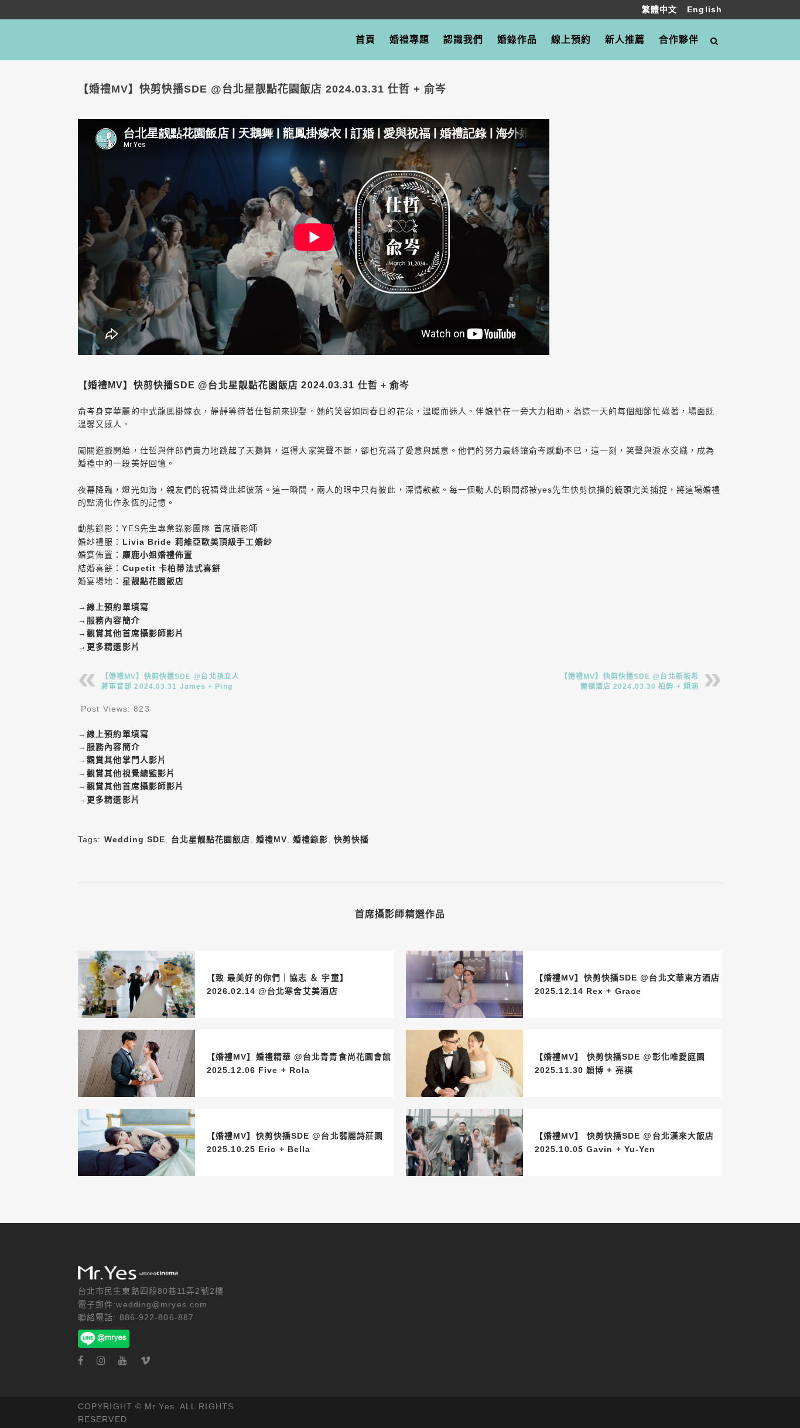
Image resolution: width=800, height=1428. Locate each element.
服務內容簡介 (113, 620)
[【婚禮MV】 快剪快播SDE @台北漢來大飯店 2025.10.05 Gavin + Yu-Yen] (464, 1142)
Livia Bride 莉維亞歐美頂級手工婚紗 (197, 541)
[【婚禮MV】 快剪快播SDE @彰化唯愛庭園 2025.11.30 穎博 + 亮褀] (464, 1063)
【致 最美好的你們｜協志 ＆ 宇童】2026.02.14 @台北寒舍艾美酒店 (277, 984)
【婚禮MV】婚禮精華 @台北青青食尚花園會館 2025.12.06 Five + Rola (299, 1063)
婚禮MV (271, 839)
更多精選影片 (113, 646)
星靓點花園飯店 (153, 581)
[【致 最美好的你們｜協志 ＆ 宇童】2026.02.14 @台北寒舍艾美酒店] (136, 984)
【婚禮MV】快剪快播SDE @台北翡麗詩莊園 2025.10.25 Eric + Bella (295, 1142)
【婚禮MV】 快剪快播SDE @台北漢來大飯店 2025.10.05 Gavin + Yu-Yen (624, 1142)
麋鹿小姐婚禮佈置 (157, 554)
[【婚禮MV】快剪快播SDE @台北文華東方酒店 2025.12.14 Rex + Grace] (464, 984)
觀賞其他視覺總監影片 (131, 773)
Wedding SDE (134, 839)
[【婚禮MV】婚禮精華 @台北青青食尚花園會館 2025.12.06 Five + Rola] (136, 1063)
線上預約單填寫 (118, 606)
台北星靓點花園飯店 (210, 839)
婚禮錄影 (310, 839)
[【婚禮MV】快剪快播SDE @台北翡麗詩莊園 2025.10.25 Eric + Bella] (136, 1142)
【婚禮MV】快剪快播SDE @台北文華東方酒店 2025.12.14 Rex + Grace (627, 984)
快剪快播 (351, 839)
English (704, 9)
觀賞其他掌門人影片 (126, 759)
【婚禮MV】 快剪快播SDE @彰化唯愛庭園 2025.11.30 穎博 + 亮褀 (620, 1063)
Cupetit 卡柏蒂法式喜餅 (171, 568)
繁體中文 (661, 9)
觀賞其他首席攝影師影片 (135, 633)
